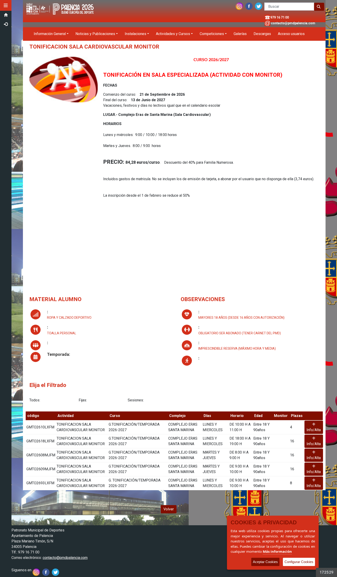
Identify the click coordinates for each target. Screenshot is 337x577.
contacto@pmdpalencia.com (293, 23)
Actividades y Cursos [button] (173, 34)
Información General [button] (50, 34)
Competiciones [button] (212, 34)
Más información (277, 551)
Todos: (34, 400)
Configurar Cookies (299, 562)
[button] (6, 5)
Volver (168, 509)
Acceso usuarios (291, 34)
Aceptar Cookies (265, 562)
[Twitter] (258, 5)
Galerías (240, 34)
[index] (61, 2)
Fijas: (83, 400)
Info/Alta (314, 430)
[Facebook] (249, 5)
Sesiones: (136, 400)
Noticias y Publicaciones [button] (95, 34)
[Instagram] (239, 5)
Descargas (262, 34)
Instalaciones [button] (135, 34)
